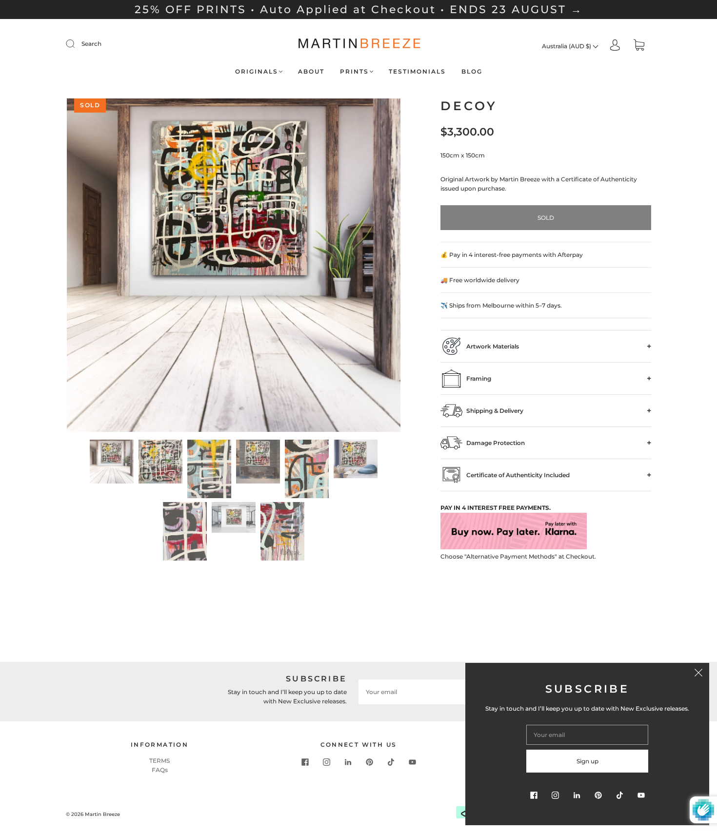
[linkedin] (347, 762)
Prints (354, 71)
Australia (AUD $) (567, 46)
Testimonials (417, 71)
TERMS (159, 760)
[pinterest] (369, 762)
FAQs (160, 770)
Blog (471, 71)
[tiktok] (390, 762)
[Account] (615, 45)
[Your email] (426, 691)
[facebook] (305, 762)
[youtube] (412, 762)
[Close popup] (698, 673)
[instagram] (326, 762)
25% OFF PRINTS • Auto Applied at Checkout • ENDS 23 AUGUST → (359, 9)
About (311, 71)
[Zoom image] (234, 267)
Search (91, 43)
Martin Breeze (102, 814)
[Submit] (76, 44)
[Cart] (639, 46)
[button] (100, 267)
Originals (256, 71)
